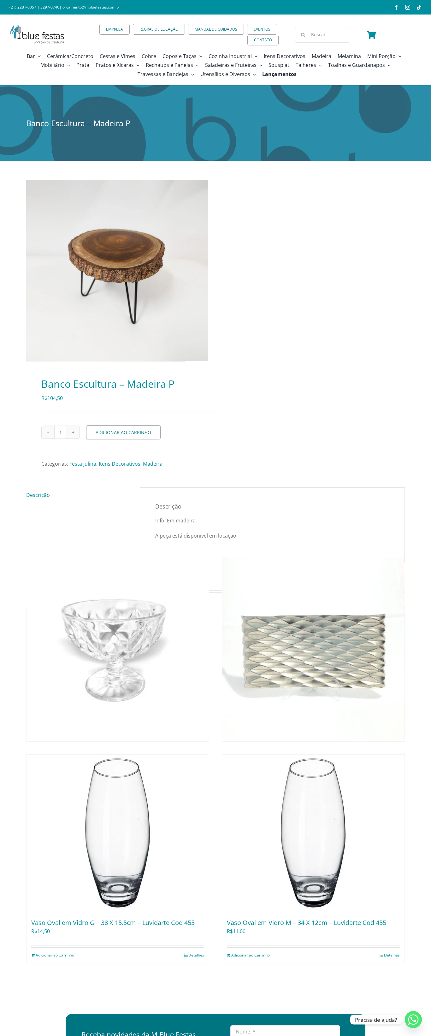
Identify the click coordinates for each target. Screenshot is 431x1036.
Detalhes (196, 955)
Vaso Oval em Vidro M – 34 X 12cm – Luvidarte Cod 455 (306, 922)
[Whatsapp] (413, 1019)
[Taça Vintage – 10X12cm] (118, 648)
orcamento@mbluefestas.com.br (91, 7)
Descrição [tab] (38, 495)
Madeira (152, 463)
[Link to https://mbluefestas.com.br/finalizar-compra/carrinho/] (371, 35)
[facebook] (396, 7)
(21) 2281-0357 (22, 7)
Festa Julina (82, 463)
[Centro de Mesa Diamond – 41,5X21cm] (313, 648)
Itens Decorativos (119, 463)
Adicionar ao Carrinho (123, 432)
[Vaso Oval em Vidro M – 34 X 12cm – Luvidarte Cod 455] (313, 833)
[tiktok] (419, 7)
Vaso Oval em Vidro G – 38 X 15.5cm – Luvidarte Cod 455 (113, 922)
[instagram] (407, 7)
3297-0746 (49, 7)
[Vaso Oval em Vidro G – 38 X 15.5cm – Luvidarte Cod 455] (118, 833)
